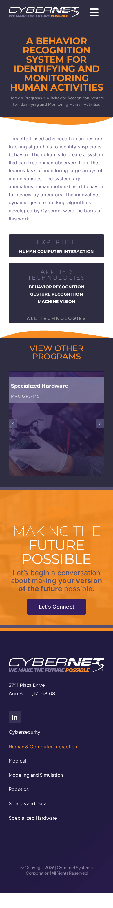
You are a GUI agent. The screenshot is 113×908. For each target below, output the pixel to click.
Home (14, 98)
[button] (13, 423)
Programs (33, 98)
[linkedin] (15, 717)
